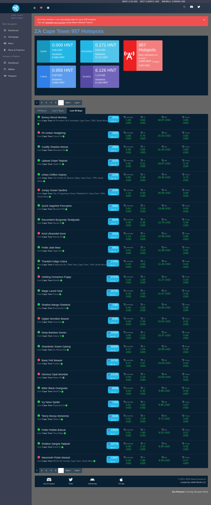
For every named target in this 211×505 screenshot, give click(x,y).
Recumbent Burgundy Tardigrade (61, 219)
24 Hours (41, 110)
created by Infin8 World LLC (193, 482)
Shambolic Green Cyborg (56, 346)
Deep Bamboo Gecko (54, 332)
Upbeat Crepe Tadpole (54, 160)
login (13, 18)
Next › (68, 102)
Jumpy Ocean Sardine (54, 190)
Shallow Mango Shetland (56, 304)
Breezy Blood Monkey (54, 117)
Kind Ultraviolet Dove (54, 233)
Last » (77, 102)
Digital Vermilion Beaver (55, 318)
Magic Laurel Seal (52, 291)
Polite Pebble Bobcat (54, 430)
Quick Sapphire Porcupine (57, 205)
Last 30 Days (76, 110)
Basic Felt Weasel (52, 360)
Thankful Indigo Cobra (54, 261)
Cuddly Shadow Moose (55, 146)
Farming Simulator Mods (197, 492)
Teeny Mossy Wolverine (55, 416)
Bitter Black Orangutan (55, 388)
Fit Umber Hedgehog (54, 133)
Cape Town (47, 120)
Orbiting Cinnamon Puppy (56, 277)
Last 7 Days (58, 110)
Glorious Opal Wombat (55, 374)
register (20, 18)
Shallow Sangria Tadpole (56, 443)
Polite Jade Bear (51, 247)
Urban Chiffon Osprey (54, 174)
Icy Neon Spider (51, 402)
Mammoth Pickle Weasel (56, 457)
